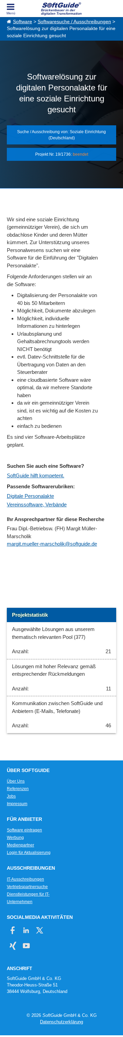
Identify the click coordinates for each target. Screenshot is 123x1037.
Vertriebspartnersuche (27, 886)
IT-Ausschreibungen (25, 879)
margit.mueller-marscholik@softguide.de (52, 544)
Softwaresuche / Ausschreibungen (74, 21)
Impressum (17, 803)
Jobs (11, 796)
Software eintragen (24, 830)
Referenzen (18, 788)
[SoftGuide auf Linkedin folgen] (26, 930)
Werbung (15, 837)
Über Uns (16, 781)
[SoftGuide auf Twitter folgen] (39, 930)
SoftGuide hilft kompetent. (35, 475)
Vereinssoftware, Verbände (37, 504)
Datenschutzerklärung (61, 1021)
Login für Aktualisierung (29, 852)
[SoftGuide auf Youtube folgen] (26, 946)
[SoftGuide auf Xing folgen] (13, 946)
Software (22, 21)
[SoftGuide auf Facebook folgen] (13, 930)
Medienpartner (20, 845)
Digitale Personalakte (30, 496)
